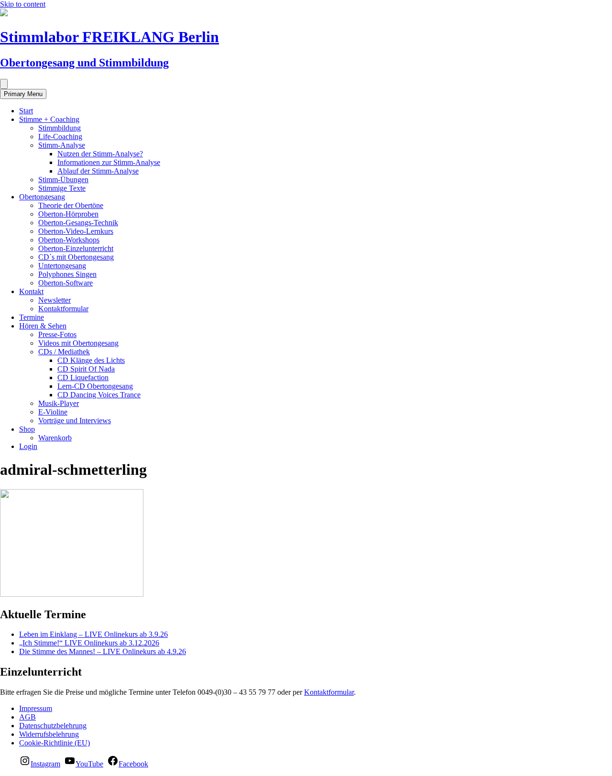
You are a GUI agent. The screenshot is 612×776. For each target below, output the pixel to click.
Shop (27, 429)
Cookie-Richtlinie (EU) (54, 743)
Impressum (35, 708)
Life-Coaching (60, 136)
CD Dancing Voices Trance (99, 395)
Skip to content (22, 4)
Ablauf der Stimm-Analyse (98, 171)
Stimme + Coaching (49, 119)
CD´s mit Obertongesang (76, 257)
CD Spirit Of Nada (86, 369)
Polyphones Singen (67, 274)
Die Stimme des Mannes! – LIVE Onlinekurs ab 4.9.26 (102, 651)
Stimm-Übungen (63, 179)
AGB (27, 717)
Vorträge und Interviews (74, 420)
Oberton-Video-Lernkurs (75, 231)
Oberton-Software (65, 283)
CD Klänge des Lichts (91, 360)
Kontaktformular (63, 309)
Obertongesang (42, 197)
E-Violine (52, 412)
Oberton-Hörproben (68, 214)
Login (28, 446)
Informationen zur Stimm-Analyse (108, 162)
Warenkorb (55, 438)
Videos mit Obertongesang (78, 343)
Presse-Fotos (57, 334)
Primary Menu (23, 94)
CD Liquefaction (83, 377)
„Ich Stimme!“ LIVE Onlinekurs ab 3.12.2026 (89, 643)
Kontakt (31, 291)
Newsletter (54, 300)
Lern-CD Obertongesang (95, 386)
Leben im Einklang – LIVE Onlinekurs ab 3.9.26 (93, 634)
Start (26, 111)
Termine (31, 317)
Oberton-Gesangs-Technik (78, 223)
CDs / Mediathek (64, 352)
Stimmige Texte (62, 188)
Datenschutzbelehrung (53, 725)
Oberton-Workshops (68, 240)
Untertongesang (62, 266)
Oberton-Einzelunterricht (75, 248)
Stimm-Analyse (61, 145)
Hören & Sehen (42, 326)
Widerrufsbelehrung (49, 734)
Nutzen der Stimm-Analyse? (100, 154)
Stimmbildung (59, 128)
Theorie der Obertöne (70, 205)
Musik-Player (58, 403)
